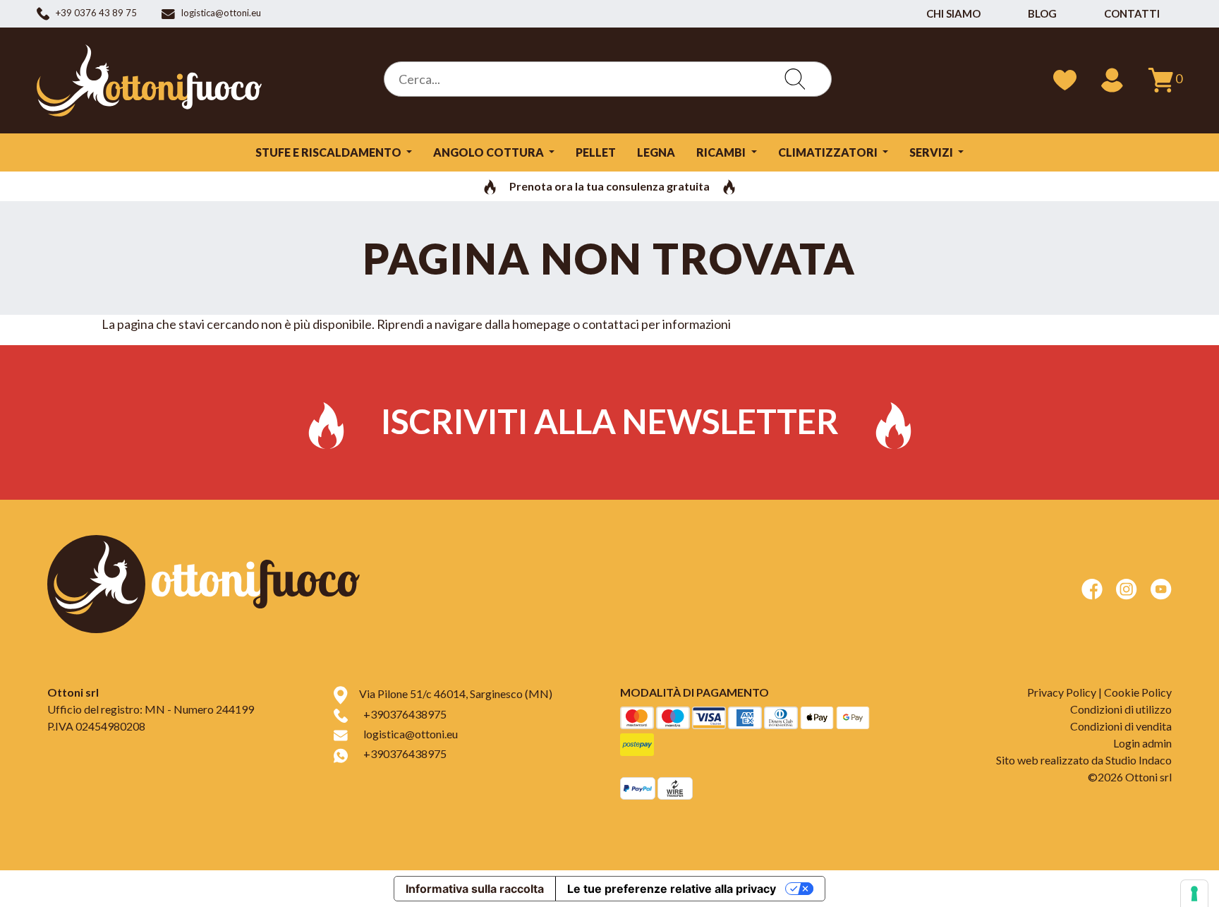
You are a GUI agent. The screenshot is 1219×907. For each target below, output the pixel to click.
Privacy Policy (1061, 692)
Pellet (596, 152)
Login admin (1142, 743)
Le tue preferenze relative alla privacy (671, 889)
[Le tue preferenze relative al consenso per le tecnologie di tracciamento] (1194, 893)
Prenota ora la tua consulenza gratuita (609, 186)
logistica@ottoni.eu (410, 733)
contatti (1132, 13)
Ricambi (722, 152)
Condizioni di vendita (1121, 726)
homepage (541, 324)
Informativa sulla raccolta (475, 889)
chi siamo (953, 13)
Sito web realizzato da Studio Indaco (1084, 760)
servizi (932, 152)
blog (1042, 13)
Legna (656, 152)
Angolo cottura (489, 152)
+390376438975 (405, 714)
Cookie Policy (1138, 692)
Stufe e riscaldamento (329, 152)
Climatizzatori (829, 152)
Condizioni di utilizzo (1121, 709)
